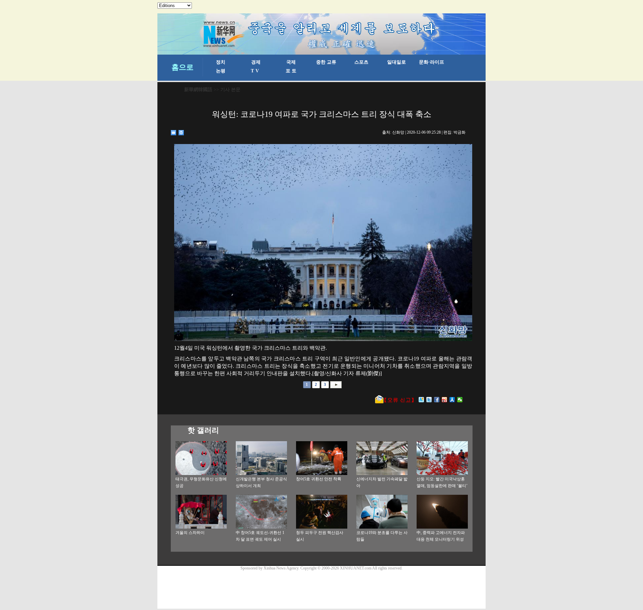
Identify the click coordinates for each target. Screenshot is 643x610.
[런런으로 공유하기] (452, 399)
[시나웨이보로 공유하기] (444, 399)
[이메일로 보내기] (173, 132)
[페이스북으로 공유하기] (437, 399)
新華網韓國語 (198, 89)
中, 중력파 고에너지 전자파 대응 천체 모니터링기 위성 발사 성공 (441, 539)
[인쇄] (181, 132)
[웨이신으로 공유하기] (460, 399)
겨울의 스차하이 (190, 532)
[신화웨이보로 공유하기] (421, 399)
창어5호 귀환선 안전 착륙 (318, 479)
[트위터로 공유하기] (429, 399)
